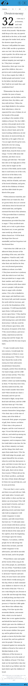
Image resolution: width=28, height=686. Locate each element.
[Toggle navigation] (24, 3)
